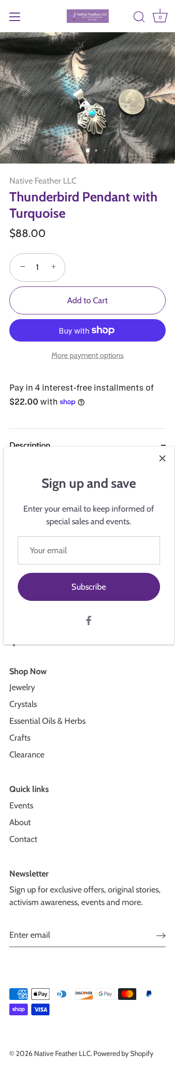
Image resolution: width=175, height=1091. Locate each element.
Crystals (23, 704)
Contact (23, 839)
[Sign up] (161, 935)
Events (21, 805)
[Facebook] (88, 619)
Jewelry (22, 687)
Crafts (19, 738)
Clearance (26, 754)
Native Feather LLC (43, 181)
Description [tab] (29, 445)
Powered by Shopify (123, 1053)
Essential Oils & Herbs (47, 721)
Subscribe (88, 587)
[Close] (162, 458)
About (20, 822)
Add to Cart (87, 300)
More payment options (87, 355)
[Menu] (15, 17)
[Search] (139, 18)
